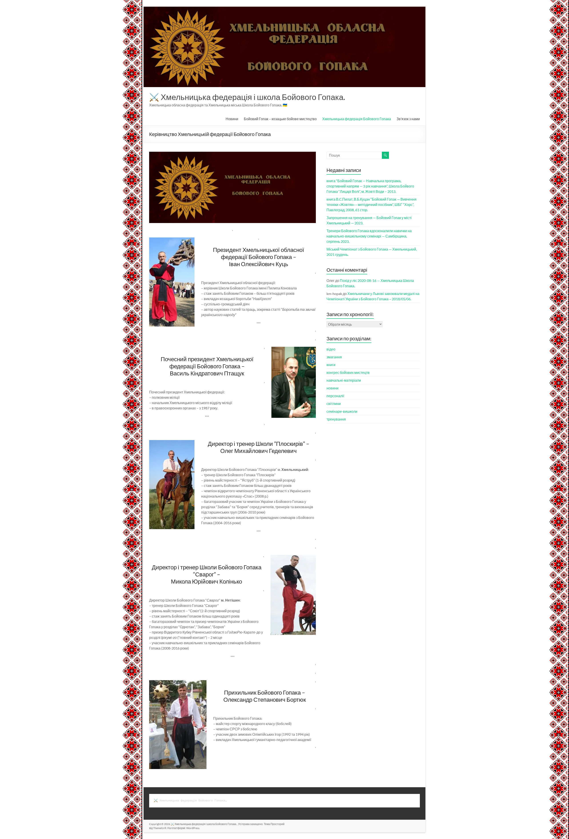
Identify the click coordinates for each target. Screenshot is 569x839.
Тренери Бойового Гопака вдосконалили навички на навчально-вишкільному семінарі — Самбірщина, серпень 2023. (369, 236)
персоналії (335, 396)
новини (333, 388)
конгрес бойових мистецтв (348, 372)
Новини (232, 119)
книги (331, 365)
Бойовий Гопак (280, 119)
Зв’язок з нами (408, 119)
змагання (334, 357)
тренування (336, 419)
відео (331, 349)
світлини (334, 403)
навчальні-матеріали (344, 380)
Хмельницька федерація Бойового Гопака (356, 119)
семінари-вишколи (342, 411)
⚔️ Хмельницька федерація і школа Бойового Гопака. (247, 97)
